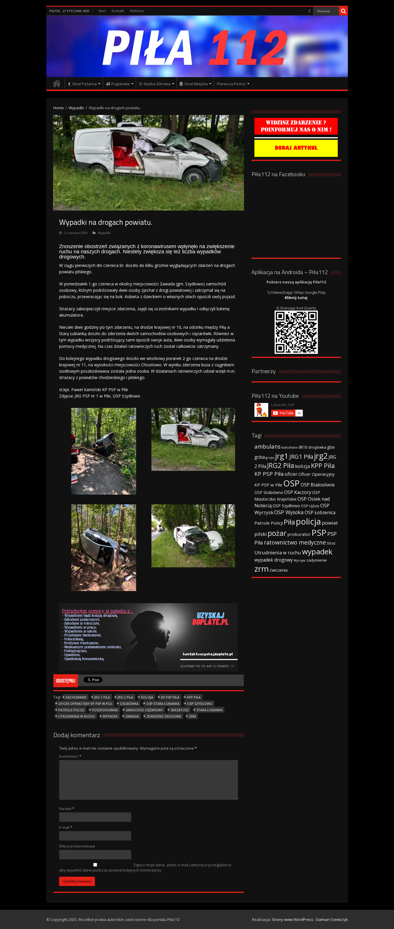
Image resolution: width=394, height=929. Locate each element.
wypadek (110, 716)
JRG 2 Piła (125, 697)
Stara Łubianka (209, 710)
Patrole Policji (71, 710)
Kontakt (118, 10)
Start (102, 10)
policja (308, 521)
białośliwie (289, 447)
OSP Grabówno (268, 492)
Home (58, 107)
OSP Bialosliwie (318, 485)
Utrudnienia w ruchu (76, 716)
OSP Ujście (310, 505)
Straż (331, 543)
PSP (319, 532)
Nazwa (66, 808)
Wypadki (76, 107)
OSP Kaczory (297, 492)
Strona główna (56, 83)
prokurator (299, 534)
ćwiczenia (279, 570)
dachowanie (76, 697)
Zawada (132, 716)
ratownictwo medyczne (295, 542)
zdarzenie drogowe (164, 716)
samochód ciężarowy (144, 710)
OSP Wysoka (289, 512)
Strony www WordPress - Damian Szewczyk (310, 919)
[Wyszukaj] (343, 11)
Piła (289, 522)
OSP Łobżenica (320, 512)
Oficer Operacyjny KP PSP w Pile (85, 703)
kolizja (147, 697)
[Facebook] (309, 11)
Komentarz (70, 756)
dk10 (303, 447)
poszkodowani (105, 710)
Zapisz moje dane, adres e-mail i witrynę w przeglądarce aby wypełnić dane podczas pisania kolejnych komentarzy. (145, 867)
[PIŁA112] (197, 46)
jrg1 (281, 456)
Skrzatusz (180, 710)
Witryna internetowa (77, 846)
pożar (277, 533)
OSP (291, 483)
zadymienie (316, 560)
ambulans (267, 446)
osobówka (129, 703)
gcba (259, 457)
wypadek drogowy (273, 560)
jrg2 (321, 455)
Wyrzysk (299, 560)
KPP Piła (193, 697)
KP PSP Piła (170, 697)
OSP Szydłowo (199, 703)
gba (331, 447)
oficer (291, 474)
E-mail (65, 827)
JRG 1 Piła (102, 697)
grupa (270, 458)
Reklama (137, 10)
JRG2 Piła (280, 465)
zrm (192, 716)
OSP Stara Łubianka (162, 703)
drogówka (317, 447)
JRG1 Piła (301, 456)
